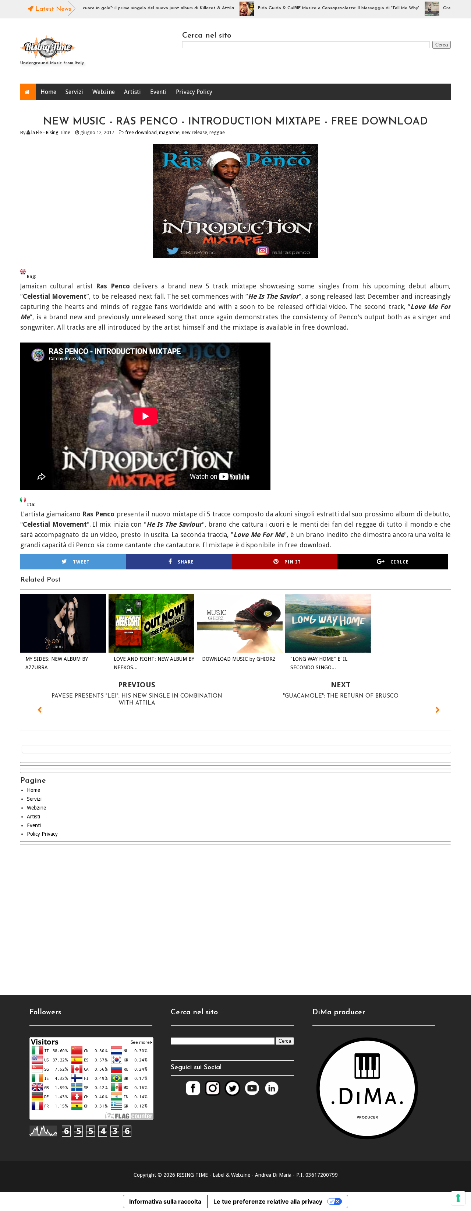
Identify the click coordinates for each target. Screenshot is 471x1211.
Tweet (81, 562)
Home (48, 91)
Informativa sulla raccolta (165, 1201)
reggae (217, 132)
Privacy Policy (194, 91)
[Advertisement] (235, 913)
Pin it (292, 562)
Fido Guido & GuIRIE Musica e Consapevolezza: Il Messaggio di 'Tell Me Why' (317, 8)
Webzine (103, 91)
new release (194, 132)
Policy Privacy (42, 834)
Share (186, 562)
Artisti (132, 91)
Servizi (74, 91)
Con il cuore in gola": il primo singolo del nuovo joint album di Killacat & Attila (131, 8)
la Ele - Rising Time (50, 132)
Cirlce (399, 562)
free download (141, 132)
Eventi (158, 91)
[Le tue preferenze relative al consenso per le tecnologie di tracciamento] (458, 1198)
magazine (169, 132)
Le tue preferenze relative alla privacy (267, 1201)
